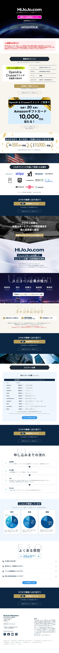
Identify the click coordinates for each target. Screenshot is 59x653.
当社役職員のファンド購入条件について (10, 644)
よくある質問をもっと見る (29, 582)
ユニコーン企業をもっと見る (29, 417)
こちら (42, 635)
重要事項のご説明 (7, 640)
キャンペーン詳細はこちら (29, 126)
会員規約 (19, 644)
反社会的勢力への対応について (47, 640)
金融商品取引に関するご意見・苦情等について (26, 640)
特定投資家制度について (27, 642)
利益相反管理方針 (38, 640)
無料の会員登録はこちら (29, 17)
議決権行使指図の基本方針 (37, 642)
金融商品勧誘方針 (14, 640)
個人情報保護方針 (7, 642)
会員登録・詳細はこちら (29, 86)
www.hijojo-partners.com (8, 631)
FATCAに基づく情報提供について (16, 642)
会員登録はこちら (30, 204)
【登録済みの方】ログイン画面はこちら (29, 92)
